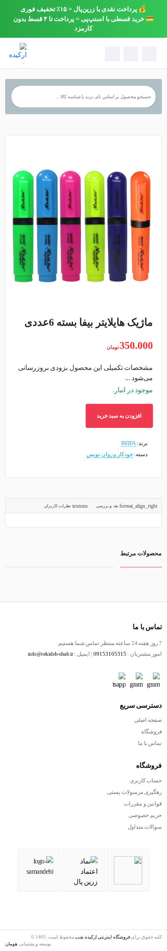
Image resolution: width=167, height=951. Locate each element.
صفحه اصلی (148, 720)
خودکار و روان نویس (109, 454)
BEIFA (128, 443)
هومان (11, 943)
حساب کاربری (146, 781)
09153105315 (109, 654)
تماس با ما (150, 743)
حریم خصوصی (145, 815)
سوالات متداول (145, 827)
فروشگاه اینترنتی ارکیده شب (102, 936)
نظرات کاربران (58, 505)
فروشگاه (151, 732)
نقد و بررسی (108, 505)
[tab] (126, 506)
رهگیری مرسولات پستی (134, 792)
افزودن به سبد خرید (119, 416)
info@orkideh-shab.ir (50, 654)
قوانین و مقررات (143, 804)
